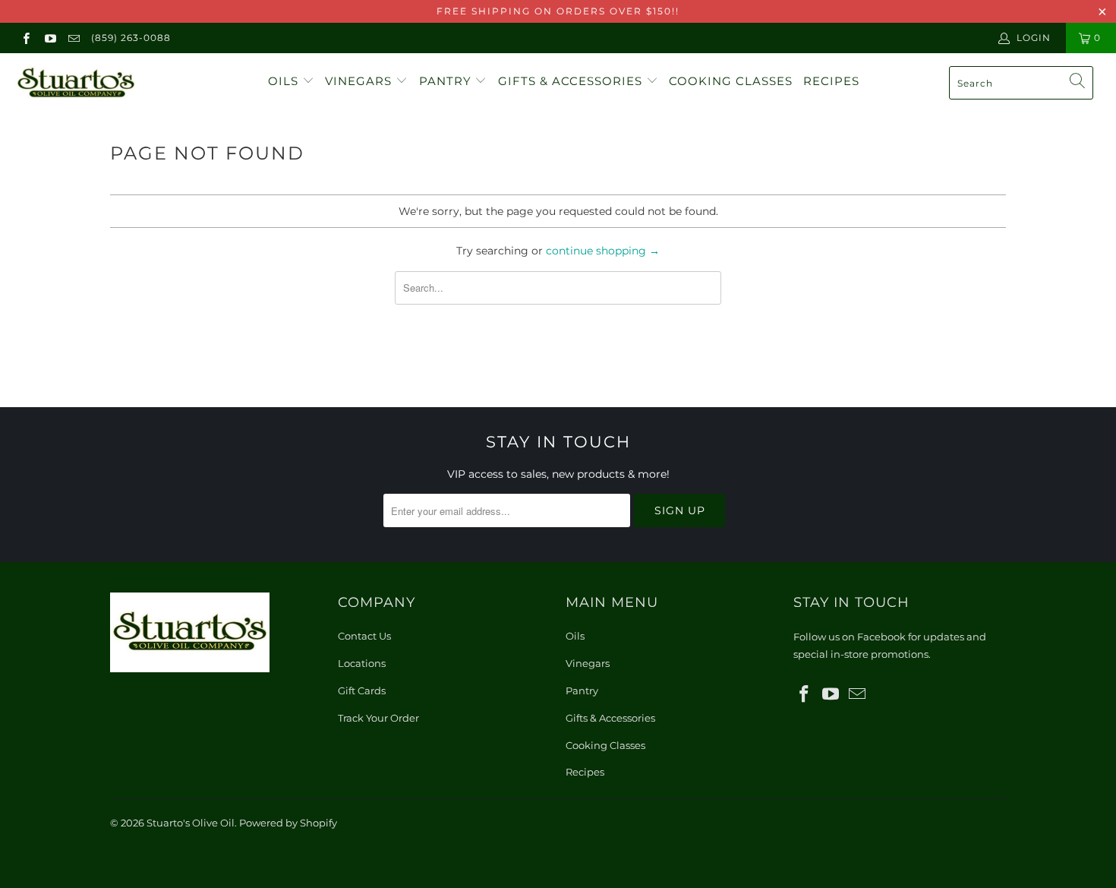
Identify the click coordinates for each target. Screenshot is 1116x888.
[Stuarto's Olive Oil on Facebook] (25, 37)
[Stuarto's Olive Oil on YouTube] (49, 37)
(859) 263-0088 (131, 37)
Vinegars (360, 81)
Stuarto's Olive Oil (191, 823)
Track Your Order (378, 718)
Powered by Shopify (288, 823)
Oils (285, 81)
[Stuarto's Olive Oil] (96, 83)
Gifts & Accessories (572, 81)
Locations (362, 663)
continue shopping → (603, 251)
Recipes (831, 81)
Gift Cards (362, 690)
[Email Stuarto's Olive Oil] (73, 37)
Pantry (447, 81)
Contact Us (364, 636)
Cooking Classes (731, 81)
